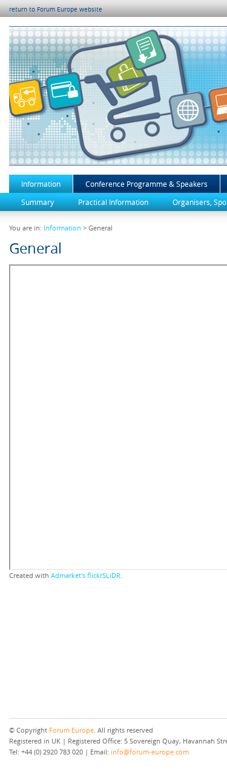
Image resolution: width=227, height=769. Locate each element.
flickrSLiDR (103, 575)
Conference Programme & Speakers (146, 184)
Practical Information (113, 202)
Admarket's (68, 575)
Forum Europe (71, 729)
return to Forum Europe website (55, 9)
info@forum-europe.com (150, 751)
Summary (37, 202)
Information (41, 184)
